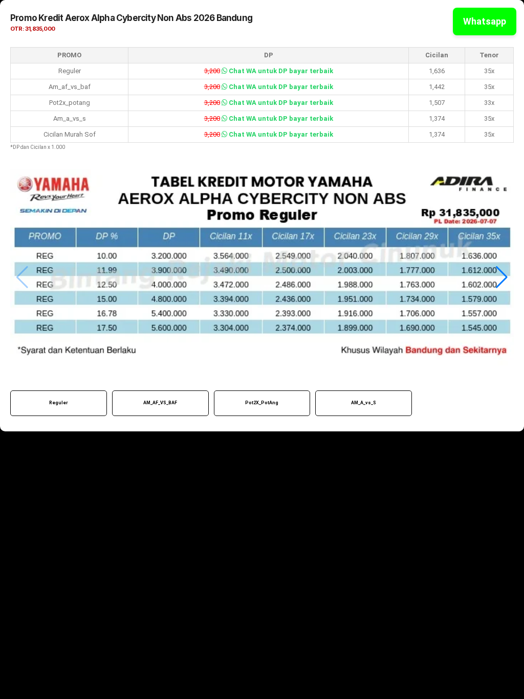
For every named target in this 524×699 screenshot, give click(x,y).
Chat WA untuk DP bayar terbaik (280, 71)
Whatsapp (484, 21)
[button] (502, 277)
